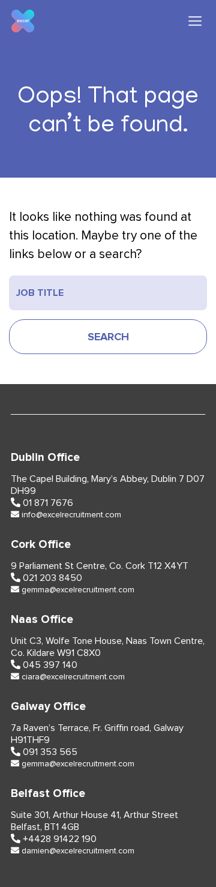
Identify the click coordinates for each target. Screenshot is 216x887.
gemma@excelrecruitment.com (78, 590)
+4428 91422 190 (60, 839)
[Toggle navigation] (195, 21)
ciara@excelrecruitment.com (73, 677)
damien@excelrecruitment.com (78, 851)
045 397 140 (50, 665)
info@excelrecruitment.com (71, 515)
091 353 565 (50, 752)
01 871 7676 (48, 503)
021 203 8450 (52, 578)
